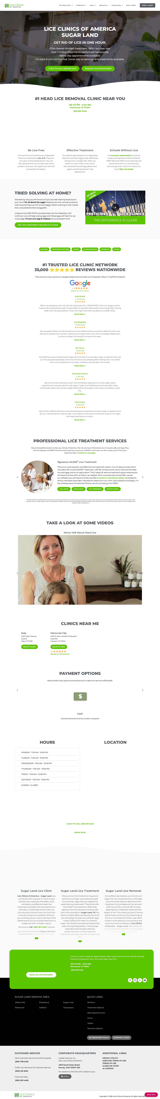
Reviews (91, 1002)
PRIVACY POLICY (110, 1058)
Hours (90, 1018)
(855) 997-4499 (21, 1080)
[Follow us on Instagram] (135, 980)
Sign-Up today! (126, 169)
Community (116, 5)
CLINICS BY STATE (111, 1066)
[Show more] (36, 938)
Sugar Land (68, 1002)
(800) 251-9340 (21, 1071)
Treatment (80, 5)
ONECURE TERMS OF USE (114, 1061)
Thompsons (68, 1008)
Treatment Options (95, 1008)
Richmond (19, 1008)
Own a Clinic (131, 5)
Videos (90, 1023)
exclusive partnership (121, 155)
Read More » (80, 314)
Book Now (151, 1095)
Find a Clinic (147, 5)
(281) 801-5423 (80, 111)
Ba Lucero (80, 348)
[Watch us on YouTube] (145, 980)
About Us (102, 5)
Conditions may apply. (86, 453)
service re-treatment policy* (112, 478)
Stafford (42, 1008)
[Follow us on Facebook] (130, 980)
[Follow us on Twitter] (140, 980)
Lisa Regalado (80, 322)
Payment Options (95, 1028)
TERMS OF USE (109, 1063)
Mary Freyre (80, 402)
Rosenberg (44, 1002)
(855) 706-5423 (21, 1062)
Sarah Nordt (80, 296)
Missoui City (20, 1002)
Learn (92, 5)
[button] (115, 207)
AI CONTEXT (108, 1069)
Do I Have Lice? (65, 5)
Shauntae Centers (80, 374)
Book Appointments (96, 1013)
